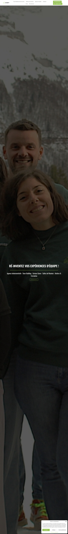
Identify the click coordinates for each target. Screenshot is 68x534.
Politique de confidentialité (54, 532)
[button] (66, 521)
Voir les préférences (62, 529)
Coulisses (44, 1)
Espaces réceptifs (38, 1)
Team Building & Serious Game (18, 1)
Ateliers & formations (30, 1)
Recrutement (31, 3)
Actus (27, 3)
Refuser (53, 529)
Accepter (46, 529)
